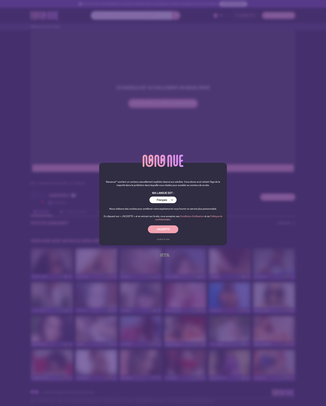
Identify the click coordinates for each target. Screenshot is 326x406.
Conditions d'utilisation (192, 216)
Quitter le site (163, 239)
